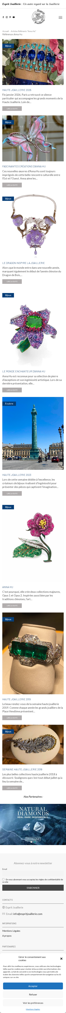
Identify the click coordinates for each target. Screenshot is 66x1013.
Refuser (33, 994)
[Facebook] (3, 17)
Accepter (33, 986)
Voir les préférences (33, 1003)
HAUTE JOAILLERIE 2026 (16, 89)
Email (4, 869)
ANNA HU (7, 586)
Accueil (5, 31)
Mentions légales (33, 1009)
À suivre (9, 403)
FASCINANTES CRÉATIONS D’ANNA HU (24, 166)
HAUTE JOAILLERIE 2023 (16, 474)
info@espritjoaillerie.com (27, 913)
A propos (7, 935)
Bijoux (8, 45)
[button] (61, 958)
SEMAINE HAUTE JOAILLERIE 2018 (22, 769)
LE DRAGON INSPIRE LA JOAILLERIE (23, 262)
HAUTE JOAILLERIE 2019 (16, 699)
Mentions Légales (11, 930)
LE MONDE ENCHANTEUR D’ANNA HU (23, 371)
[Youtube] (14, 17)
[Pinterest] (10, 17)
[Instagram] (7, 17)
